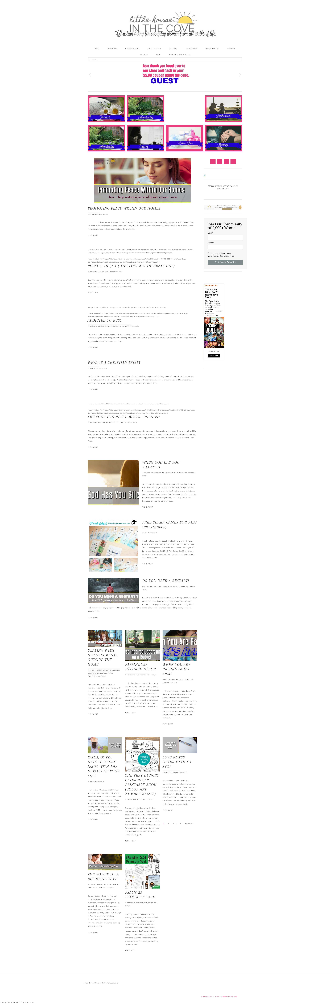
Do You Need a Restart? (165, 580)
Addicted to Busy (105, 320)
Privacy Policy (88, 983)
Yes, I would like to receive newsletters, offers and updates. (221, 254)
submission (103, 887)
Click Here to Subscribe (225, 262)
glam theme (220, 996)
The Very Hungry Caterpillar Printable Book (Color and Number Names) (142, 784)
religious (189, 586)
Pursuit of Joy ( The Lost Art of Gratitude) (131, 266)
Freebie (147, 532)
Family (91, 670)
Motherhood (110, 271)
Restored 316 (232, 996)
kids (173, 679)
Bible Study (148, 586)
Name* (211, 243)
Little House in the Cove (165, 24)
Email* (210, 233)
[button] (89, 74)
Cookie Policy (101, 983)
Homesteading (103, 422)
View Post (93, 235)
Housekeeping (94, 214)
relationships (125, 422)
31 (180, 824)
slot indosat (93, 222)
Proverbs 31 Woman (111, 884)
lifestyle (101, 271)
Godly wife (108, 670)
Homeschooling (104, 326)
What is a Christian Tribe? (114, 362)
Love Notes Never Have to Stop (177, 762)
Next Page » (189, 824)
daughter (168, 679)
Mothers (190, 679)
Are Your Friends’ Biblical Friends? (124, 417)
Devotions (157, 586)
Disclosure (113, 983)
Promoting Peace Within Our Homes (124, 208)
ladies (90, 673)
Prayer (110, 673)
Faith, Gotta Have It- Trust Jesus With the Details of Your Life (104, 766)
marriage (179, 473)
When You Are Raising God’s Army (177, 669)
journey (165, 586)
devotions (93, 271)
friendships (99, 670)
